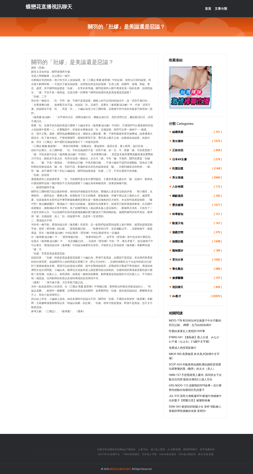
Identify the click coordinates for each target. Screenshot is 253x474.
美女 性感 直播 (206, 454)
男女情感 (197, 177)
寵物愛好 (197, 250)
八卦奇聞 (197, 186)
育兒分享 (197, 259)
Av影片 (197, 296)
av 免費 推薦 (174, 449)
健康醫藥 (197, 278)
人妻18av (143, 449)
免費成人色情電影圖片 (182, 347)
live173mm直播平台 (109, 454)
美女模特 (197, 141)
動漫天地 (197, 223)
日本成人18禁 (149, 454)
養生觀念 (197, 268)
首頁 (208, 8)
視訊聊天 (197, 287)
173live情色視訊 (131, 454)
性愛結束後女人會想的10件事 (187, 331)
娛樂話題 (197, 241)
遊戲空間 (197, 232)
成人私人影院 (158, 449)
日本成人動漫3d (187, 454)
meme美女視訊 (167, 454)
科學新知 (197, 214)
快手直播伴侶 (207, 449)
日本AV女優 (197, 159)
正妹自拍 (197, 150)
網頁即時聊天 (190, 449)
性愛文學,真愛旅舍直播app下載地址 (116, 449)
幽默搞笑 (197, 195)
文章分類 (221, 8)
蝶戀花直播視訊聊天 (49, 7)
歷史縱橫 (197, 205)
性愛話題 (197, 168)
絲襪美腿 (197, 132)
